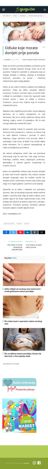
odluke (19, 223)
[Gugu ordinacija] (19, 392)
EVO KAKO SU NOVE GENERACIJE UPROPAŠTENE (14, 247)
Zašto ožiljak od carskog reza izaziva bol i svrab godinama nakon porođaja (22, 290)
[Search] (44, 9)
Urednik (7, 60)
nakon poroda (9, 223)
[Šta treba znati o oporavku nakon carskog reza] (24, 307)
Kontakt (26, 463)
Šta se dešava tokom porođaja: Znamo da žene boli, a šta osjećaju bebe (22, 354)
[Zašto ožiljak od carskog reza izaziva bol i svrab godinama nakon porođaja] (24, 274)
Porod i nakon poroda (30, 60)
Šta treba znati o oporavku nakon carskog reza (23, 322)
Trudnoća (41, 60)
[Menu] (3, 9)
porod (26, 223)
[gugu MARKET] (19, 432)
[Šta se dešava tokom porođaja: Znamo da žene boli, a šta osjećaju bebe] (24, 339)
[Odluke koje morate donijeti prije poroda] (24, 32)
